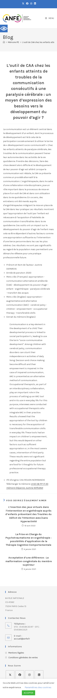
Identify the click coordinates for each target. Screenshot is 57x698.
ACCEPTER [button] (28, 693)
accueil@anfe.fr (22, 638)
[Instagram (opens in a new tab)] (31, 3)
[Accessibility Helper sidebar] (4, 28)
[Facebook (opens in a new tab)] (27, 3)
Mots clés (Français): (17, 276)
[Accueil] (4, 42)
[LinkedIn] (39, 674)
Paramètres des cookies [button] (38, 687)
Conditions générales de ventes (23, 657)
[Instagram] (29, 674)
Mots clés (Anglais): (16, 296)
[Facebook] (19, 674)
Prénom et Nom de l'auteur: (20, 264)
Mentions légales (16, 653)
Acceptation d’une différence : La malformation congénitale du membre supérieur (28, 561)
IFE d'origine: (12, 480)
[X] (10, 674)
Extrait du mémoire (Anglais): (21, 317)
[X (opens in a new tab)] (23, 3)
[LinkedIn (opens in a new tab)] (34, 3)
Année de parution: (15, 272)
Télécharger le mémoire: (18, 484)
